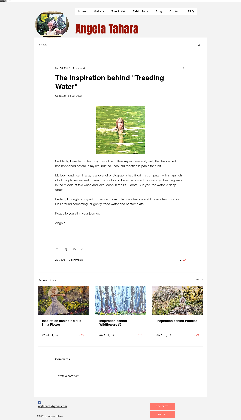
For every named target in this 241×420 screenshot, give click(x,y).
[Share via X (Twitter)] (65, 249)
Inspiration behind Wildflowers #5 (113, 322)
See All (199, 279)
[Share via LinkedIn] (74, 249)
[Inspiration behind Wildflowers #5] (120, 300)
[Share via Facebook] (57, 249)
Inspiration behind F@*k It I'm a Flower (61, 322)
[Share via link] (83, 249)
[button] (199, 44)
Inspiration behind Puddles (176, 321)
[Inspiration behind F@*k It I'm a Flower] (63, 300)
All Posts (42, 44)
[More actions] (184, 68)
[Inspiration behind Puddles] (177, 300)
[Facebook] (39, 402)
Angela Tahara (107, 29)
